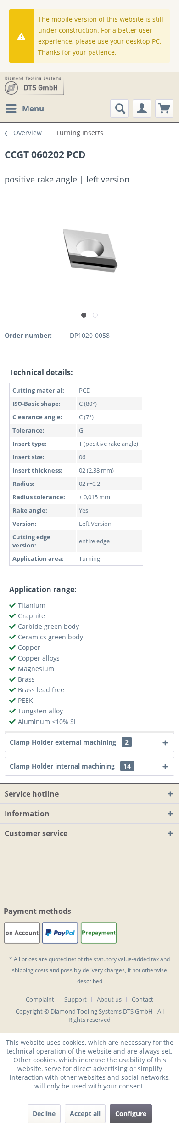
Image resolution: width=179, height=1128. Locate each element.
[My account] (142, 108)
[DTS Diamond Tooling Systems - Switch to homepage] (34, 85)
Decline (44, 1113)
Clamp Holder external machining (69, 742)
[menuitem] (24, 108)
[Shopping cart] (164, 108)
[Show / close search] (119, 108)
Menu (33, 108)
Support (75, 999)
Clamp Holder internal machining (70, 766)
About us (109, 999)
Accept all (85, 1113)
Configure (130, 1113)
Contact (142, 999)
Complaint (40, 999)
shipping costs (30, 970)
